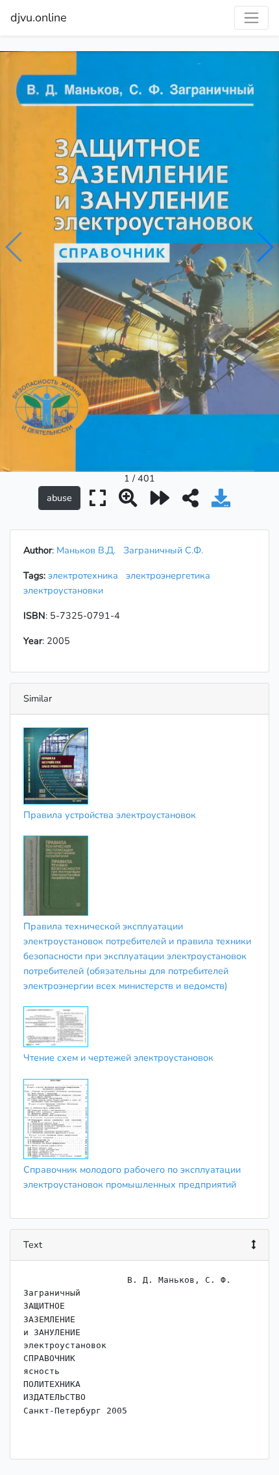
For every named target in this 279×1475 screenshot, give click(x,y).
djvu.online (38, 17)
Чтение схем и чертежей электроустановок (118, 1057)
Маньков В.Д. (85, 550)
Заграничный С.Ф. (163, 550)
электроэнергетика (170, 575)
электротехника (85, 575)
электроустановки (65, 590)
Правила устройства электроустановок (109, 814)
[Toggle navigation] (251, 18)
